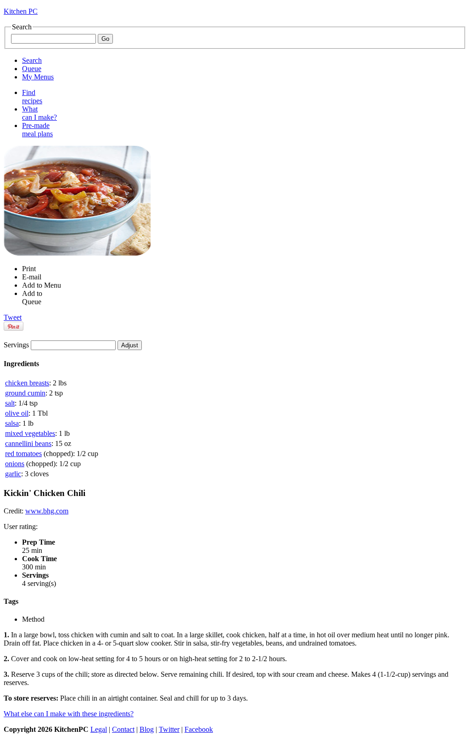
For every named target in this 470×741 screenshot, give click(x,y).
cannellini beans (28, 443)
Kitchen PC (21, 11)
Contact (123, 729)
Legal (98, 729)
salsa (12, 423)
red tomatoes (23, 453)
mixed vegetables (30, 433)
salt (10, 403)
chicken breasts (27, 383)
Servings (16, 345)
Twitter (169, 729)
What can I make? (39, 113)
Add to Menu (41, 285)
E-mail (31, 277)
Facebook (199, 729)
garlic (13, 474)
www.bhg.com (46, 511)
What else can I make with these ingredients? (69, 714)
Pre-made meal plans (37, 130)
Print (29, 269)
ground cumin (25, 393)
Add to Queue (32, 298)
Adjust (129, 345)
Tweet (13, 317)
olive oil (16, 413)
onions (14, 464)
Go (105, 38)
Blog (147, 729)
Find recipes (32, 97)
